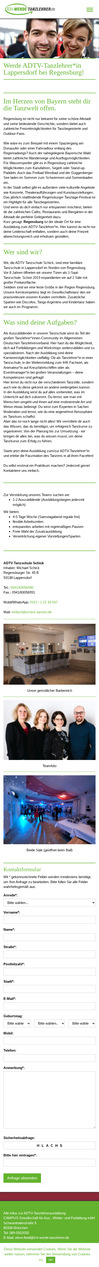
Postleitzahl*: (14, 964)
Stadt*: (9, 981)
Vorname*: (11, 912)
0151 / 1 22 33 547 (44, 602)
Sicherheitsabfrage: (19, 1138)
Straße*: (10, 947)
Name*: (9, 929)
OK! (50, 1260)
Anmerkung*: (14, 1068)
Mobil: (8, 1033)
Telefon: (9, 1050)
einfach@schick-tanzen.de (32, 612)
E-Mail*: (9, 999)
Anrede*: (10, 895)
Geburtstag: (13, 1016)
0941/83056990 (21, 587)
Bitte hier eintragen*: (20, 1155)
